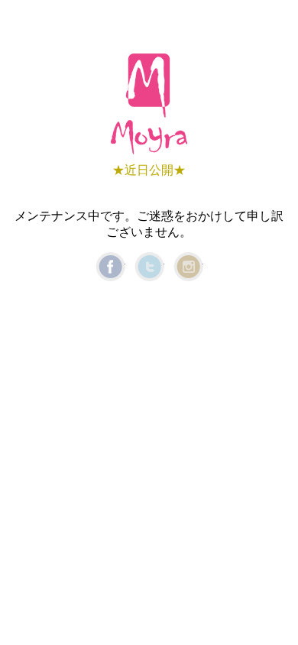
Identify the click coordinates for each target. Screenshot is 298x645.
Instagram (188, 266)
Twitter (149, 266)
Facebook (110, 266)
